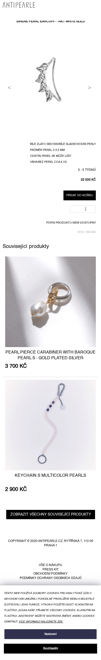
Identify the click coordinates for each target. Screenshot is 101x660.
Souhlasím (50, 648)
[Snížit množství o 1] (93, 210)
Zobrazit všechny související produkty (50, 514)
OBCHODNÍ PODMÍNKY (50, 573)
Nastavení (51, 634)
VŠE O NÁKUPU (50, 565)
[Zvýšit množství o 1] (93, 207)
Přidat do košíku (79, 195)
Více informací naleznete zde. (41, 621)
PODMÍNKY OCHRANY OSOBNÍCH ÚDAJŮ (51, 578)
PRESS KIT (50, 569)
